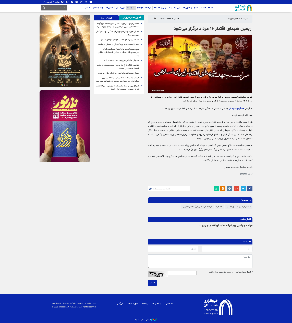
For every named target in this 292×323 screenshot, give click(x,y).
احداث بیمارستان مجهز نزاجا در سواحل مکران (120, 39)
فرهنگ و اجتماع (144, 7)
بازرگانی (120, 303)
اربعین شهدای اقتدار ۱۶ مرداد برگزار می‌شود (213, 28)
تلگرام (91, 3)
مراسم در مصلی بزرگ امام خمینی (197, 206)
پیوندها (145, 303)
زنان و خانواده (160, 7)
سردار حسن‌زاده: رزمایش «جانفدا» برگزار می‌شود (118, 73)
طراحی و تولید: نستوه (143, 319)
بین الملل (120, 7)
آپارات (67, 3)
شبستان (233, 8)
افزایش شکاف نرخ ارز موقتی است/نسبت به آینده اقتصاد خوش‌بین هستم (118, 66)
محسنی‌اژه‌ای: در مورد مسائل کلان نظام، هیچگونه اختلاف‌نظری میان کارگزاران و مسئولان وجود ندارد (118, 25)
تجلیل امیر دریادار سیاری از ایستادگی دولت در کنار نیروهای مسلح (117, 33)
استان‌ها (109, 7)
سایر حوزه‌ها (233, 18)
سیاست (130, 7)
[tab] (131, 17)
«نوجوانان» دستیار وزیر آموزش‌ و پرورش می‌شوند (118, 44)
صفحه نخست (207, 7)
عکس (87, 7)
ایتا (86, 3)
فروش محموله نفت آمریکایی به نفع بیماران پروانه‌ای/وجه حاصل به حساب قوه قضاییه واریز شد (117, 79)
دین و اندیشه (174, 7)
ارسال (152, 283)
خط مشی (169, 303)
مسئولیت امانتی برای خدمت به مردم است (121, 60)
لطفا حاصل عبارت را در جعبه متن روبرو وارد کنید (230, 272)
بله (72, 3)
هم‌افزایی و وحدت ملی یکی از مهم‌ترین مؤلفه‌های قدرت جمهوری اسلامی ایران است (117, 87)
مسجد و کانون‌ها (190, 7)
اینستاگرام (81, 3)
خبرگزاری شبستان (236, 108)
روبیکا (62, 3)
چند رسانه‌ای (98, 7)
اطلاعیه (219, 206)
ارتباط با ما (156, 303)
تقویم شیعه (133, 303)
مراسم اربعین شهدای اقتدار (239, 206)
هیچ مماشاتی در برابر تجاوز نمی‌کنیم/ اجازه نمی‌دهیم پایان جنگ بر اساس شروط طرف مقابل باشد (118, 52)
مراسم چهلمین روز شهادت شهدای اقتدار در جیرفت (225, 225)
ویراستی (77, 3)
